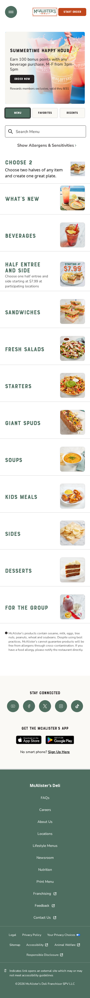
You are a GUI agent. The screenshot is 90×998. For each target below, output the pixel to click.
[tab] (17, 113)
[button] (11, 12)
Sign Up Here (59, 752)
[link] (44, 11)
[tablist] (45, 113)
